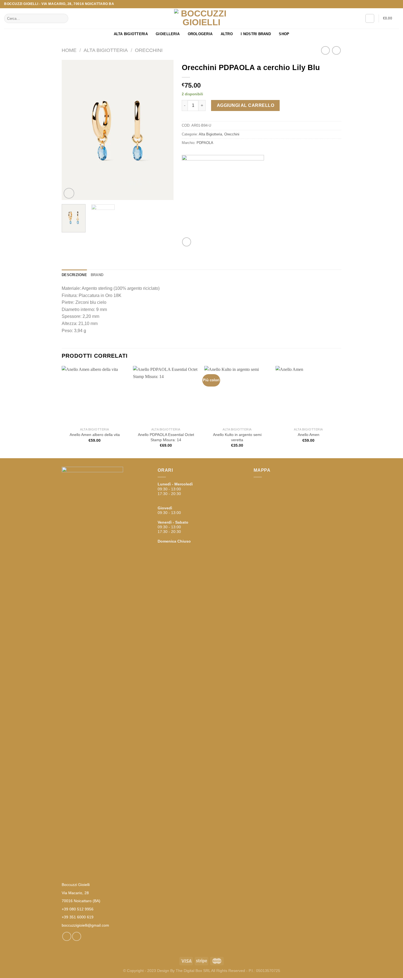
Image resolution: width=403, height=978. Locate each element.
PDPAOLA (205, 143)
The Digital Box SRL (193, 970)
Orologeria (200, 34)
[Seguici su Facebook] (391, 4)
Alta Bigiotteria (131, 34)
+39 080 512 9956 (77, 909)
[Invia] (63, 18)
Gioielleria (168, 34)
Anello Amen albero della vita (95, 434)
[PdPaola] (223, 196)
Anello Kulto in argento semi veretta (237, 437)
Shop (284, 34)
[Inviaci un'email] (396, 4)
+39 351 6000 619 (77, 917)
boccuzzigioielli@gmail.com (85, 925)
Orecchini (149, 50)
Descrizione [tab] (74, 275)
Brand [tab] (97, 275)
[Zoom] (69, 193)
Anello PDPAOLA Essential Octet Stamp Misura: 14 (166, 437)
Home (69, 50)
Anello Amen (308, 434)
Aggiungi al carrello (245, 105)
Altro (227, 34)
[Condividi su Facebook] (186, 241)
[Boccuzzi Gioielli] (201, 18)
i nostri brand (256, 34)
